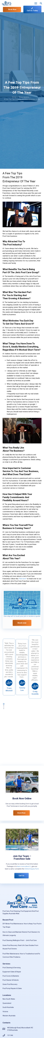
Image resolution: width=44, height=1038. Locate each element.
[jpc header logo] (6, 3)
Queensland (7, 1003)
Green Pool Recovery (10, 984)
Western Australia (9, 1016)
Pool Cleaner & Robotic (11, 980)
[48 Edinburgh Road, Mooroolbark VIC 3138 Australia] (5, 1029)
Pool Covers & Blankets (11, 976)
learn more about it (24, 866)
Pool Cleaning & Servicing (12, 967)
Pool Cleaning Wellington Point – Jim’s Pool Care (20, 940)
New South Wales (9, 999)
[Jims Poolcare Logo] (22, 603)
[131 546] (5, 1035)
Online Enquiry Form (32, 869)
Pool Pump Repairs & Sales (12, 988)
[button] (35, 3)
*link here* (23, 579)
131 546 (10, 1035)
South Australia (8, 1007)
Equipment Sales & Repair (12, 972)
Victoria (5, 1011)
